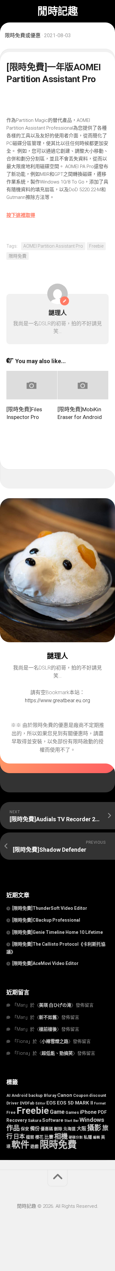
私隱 (88, 1137)
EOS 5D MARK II (75, 1103)
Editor (40, 1103)
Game (57, 1112)
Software (52, 1120)
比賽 (48, 1136)
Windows (92, 1119)
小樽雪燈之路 (55, 1041)
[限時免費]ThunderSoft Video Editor (49, 908)
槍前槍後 (48, 1029)
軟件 (20, 1144)
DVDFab (27, 1103)
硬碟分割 (76, 1137)
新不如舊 (48, 1017)
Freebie (96, 246)
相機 (61, 1136)
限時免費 (18, 256)
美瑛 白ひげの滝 (55, 1005)
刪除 (58, 1128)
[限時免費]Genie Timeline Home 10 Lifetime (57, 932)
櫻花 (39, 1137)
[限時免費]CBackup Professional (46, 920)
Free (11, 1112)
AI (8, 1095)
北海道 (69, 1128)
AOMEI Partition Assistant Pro (53, 246)
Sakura (34, 1120)
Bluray (50, 1095)
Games (72, 1112)
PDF (102, 1112)
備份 (35, 1128)
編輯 (96, 1137)
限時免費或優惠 (23, 35)
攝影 (94, 1128)
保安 (25, 1128)
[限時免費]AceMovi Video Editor (45, 963)
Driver (12, 1103)
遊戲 (34, 1146)
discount (97, 1095)
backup (35, 1095)
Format (100, 1103)
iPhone (88, 1112)
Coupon (80, 1095)
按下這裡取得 (20, 215)
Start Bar (71, 1121)
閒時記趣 (57, 11)
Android (19, 1095)
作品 (13, 1128)
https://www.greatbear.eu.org (57, 700)
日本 (19, 1136)
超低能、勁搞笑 (57, 1053)
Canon (64, 1095)
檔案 (30, 1137)
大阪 (81, 1128)
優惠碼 (47, 1128)
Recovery (16, 1120)
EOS (51, 1103)
